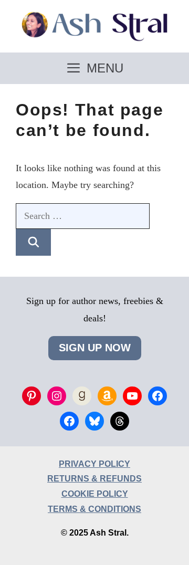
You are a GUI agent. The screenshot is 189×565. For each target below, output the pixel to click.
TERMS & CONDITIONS (94, 509)
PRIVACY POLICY (94, 463)
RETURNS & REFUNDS (94, 478)
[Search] (33, 242)
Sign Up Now (95, 347)
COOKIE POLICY (94, 493)
